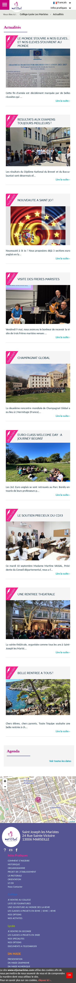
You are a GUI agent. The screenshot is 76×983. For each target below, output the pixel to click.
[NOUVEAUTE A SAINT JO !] (38, 234)
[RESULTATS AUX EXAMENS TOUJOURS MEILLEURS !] (38, 151)
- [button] (5, 786)
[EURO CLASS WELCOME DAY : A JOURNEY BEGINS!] (38, 467)
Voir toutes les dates (60, 761)
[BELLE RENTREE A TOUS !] (38, 697)
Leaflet (72, 821)
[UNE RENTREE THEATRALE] (38, 624)
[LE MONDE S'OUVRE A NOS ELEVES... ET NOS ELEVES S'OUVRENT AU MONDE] (38, 71)
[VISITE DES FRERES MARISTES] (38, 309)
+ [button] (5, 781)
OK (69, 975)
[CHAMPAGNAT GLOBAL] (38, 385)
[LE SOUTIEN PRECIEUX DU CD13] (38, 542)
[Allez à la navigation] (4, 5)
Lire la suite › (63, 101)
